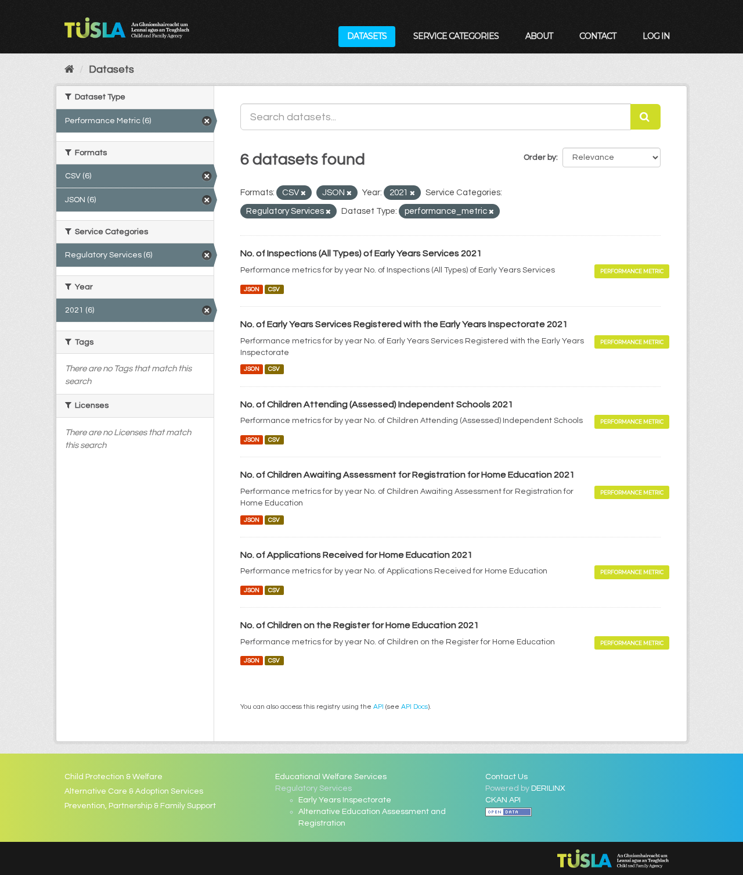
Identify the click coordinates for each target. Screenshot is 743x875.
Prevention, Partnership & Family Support (140, 806)
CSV (274, 289)
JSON (251, 289)
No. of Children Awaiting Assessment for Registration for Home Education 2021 (407, 474)
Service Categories (456, 36)
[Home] (69, 69)
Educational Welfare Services (331, 777)
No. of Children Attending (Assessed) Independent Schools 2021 (376, 404)
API (378, 706)
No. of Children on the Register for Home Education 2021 (359, 625)
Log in (656, 36)
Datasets (367, 36)
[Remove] (303, 193)
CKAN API (503, 800)
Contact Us (506, 777)
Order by (540, 157)
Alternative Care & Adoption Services (133, 791)
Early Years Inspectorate (344, 800)
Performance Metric (631, 271)
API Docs (414, 706)
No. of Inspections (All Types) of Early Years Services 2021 (361, 253)
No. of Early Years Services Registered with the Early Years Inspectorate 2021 (404, 324)
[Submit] (645, 117)
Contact (597, 36)
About (539, 36)
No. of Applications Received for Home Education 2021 (356, 555)
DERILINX (548, 788)
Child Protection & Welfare (113, 777)
